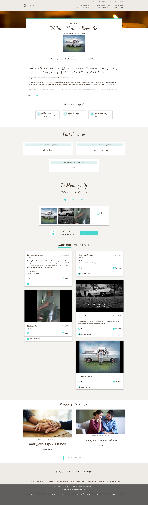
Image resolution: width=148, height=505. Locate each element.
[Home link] (28, 6)
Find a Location (99, 1)
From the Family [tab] (82, 245)
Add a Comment (35, 284)
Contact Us (112, 1)
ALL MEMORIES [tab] (64, 245)
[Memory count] (64, 200)
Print (122, 1)
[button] (84, 6)
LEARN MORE (47, 449)
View (99, 218)
